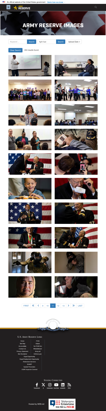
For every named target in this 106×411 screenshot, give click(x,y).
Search (32, 41)
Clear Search (15, 50)
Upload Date (73, 41)
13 (63, 305)
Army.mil (37, 351)
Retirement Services (29, 361)
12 (58, 305)
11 (54, 305)
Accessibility (22, 346)
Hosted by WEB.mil (36, 404)
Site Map (22, 343)
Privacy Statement (22, 351)
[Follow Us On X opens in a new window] (43, 385)
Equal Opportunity (29, 356)
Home (22, 341)
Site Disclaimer (22, 354)
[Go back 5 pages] (33, 305)
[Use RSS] (69, 385)
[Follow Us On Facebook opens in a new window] (37, 385)
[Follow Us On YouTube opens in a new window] (56, 385)
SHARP (29, 364)
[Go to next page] (68, 305)
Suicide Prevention (29, 367)
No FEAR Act (38, 346)
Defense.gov (38, 354)
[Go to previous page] (38, 305)
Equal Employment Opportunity (29, 359)
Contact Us (22, 349)
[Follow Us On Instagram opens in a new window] (50, 385)
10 (48, 305)
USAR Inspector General (29, 369)
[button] (56, 2)
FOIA (37, 341)
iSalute (38, 343)
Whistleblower (37, 349)
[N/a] (76, 139)
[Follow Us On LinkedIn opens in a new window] (62, 385)
